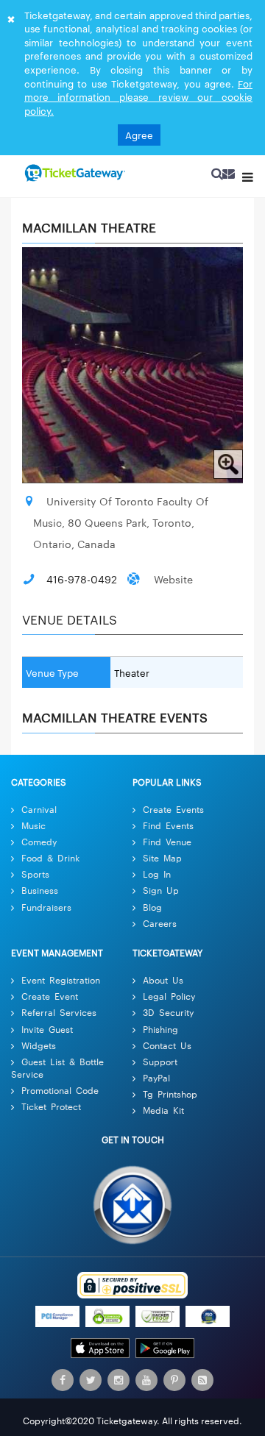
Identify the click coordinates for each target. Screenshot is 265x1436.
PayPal (156, 1077)
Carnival (39, 809)
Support (160, 1061)
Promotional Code (60, 1090)
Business (39, 890)
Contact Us (167, 1045)
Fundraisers (46, 906)
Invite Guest (47, 1029)
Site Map (162, 857)
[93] (73, 173)
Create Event (49, 995)
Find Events (168, 825)
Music (33, 825)
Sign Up (161, 890)
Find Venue (167, 841)
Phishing (160, 1029)
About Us (163, 979)
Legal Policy (169, 995)
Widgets (38, 1045)
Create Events (173, 809)
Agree (139, 134)
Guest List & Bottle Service (57, 1067)
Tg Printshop (170, 1093)
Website (173, 579)
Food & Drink (50, 857)
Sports (35, 874)
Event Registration (60, 979)
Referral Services (58, 1012)
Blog (152, 906)
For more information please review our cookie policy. (138, 97)
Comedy (39, 841)
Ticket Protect (51, 1106)
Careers (160, 923)
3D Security (168, 1012)
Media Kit (163, 1109)
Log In (157, 874)
